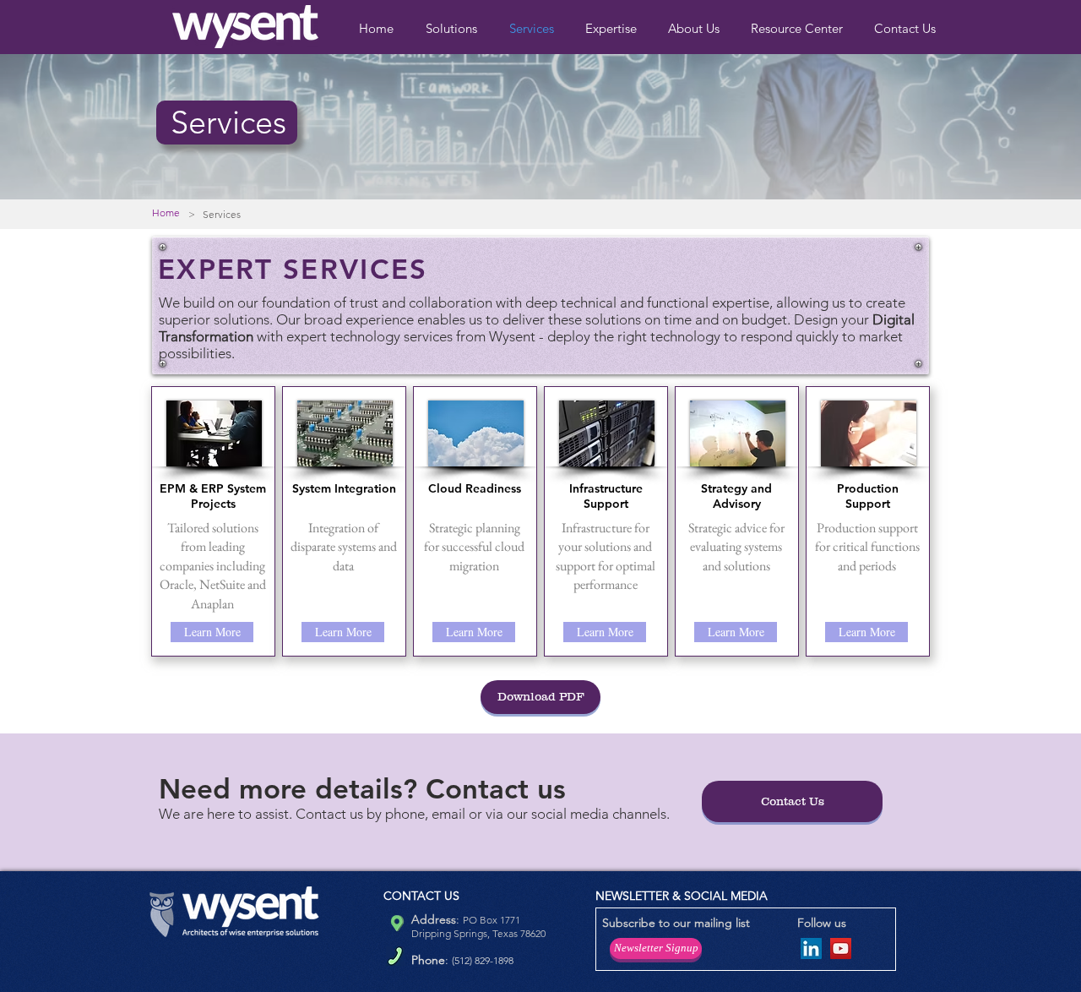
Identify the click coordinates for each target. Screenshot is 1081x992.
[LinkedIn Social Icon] (811, 948)
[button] (614, 28)
